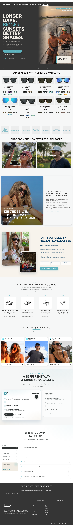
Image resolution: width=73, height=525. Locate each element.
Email (6, 494)
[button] (7, 4)
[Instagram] (59, 523)
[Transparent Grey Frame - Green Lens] (10, 95)
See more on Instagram (36, 334)
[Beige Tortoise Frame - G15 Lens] (30, 92)
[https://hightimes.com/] (56, 130)
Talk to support (7, 469)
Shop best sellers (57, 211)
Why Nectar (18, 414)
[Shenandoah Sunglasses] (63, 80)
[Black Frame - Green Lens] (60, 95)
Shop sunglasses (49, 211)
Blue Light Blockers (35, 507)
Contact (53, 509)
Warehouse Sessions (64, 509)
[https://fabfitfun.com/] (36, 130)
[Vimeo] (70, 523)
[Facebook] (51, 523)
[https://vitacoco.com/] (5, 130)
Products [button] (40, 501)
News (53, 505)
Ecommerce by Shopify (24, 523)
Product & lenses (10, 453)
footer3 (54, 503)
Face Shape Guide (35, 509)
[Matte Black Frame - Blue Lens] (51, 92)
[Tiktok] (54, 523)
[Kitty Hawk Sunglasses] (10, 100)
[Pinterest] (57, 523)
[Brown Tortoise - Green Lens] (33, 115)
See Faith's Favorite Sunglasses (49, 268)
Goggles (46, 508)
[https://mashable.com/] (15, 130)
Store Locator (34, 514)
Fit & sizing (10, 450)
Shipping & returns (10, 456)
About (53, 511)
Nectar (5, 523)
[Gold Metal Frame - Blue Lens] (10, 115)
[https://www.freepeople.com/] (67, 130)
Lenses (53, 507)
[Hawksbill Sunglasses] (45, 100)
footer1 (35, 503)
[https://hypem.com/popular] (26, 130)
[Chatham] (27, 80)
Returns (46, 512)
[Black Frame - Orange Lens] (66, 95)
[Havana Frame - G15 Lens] (40, 112)
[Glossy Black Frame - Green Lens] (15, 92)
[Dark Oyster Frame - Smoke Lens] (45, 112)
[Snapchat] (62, 523)
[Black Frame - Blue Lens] (4, 95)
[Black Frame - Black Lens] (4, 92)
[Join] (53, 493)
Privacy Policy (63, 511)
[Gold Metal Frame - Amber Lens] (4, 112)
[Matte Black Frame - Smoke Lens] (45, 92)
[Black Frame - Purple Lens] (10, 92)
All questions (10, 447)
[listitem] (12, 351)
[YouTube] (68, 523)
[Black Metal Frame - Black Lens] (15, 112)
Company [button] (60, 501)
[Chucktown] (10, 80)
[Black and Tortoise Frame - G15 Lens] (40, 92)
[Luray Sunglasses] (63, 100)
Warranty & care (10, 459)
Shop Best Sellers (9, 54)
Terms (11, 523)
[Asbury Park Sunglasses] (45, 80)
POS (15, 523)
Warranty (46, 510)
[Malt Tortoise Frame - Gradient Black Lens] (68, 112)
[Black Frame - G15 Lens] (58, 112)
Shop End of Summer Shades (12, 51)
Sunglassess (34, 505)
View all (36, 121)
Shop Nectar (8, 414)
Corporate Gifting (64, 507)
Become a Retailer (55, 516)
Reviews (62, 505)
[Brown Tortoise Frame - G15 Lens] (68, 92)
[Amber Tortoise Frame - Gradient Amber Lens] (63, 112)
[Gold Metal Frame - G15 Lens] (10, 112)
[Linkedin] (65, 523)
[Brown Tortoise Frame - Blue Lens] (27, 118)
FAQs (46, 514)
